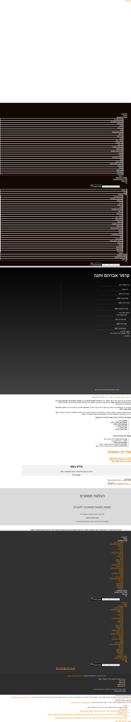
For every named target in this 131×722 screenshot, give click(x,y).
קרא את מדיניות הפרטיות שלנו (21, 697)
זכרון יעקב (120, 136)
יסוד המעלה (119, 142)
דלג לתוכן (128, 1)
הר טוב (121, 134)
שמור (129, 721)
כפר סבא (120, 144)
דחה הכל (123, 699)
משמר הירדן (119, 161)
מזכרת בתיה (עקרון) (117, 151)
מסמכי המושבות (121, 178)
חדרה (121, 138)
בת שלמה (120, 123)
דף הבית (124, 114)
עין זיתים (120, 166)
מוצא (121, 159)
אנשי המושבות (122, 117)
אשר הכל (117, 699)
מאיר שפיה (119, 149)
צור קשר (124, 181)
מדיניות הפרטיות (79, 676)
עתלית (121, 168)
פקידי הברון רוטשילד (120, 179)
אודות (125, 115)
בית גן (121, 125)
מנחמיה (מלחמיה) (117, 157)
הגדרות (128, 699)
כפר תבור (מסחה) (117, 147)
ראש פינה (120, 174)
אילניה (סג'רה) (118, 119)
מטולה (121, 155)
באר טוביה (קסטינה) (117, 121)
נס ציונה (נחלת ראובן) (116, 163)
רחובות (121, 176)
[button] (126, 183)
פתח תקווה (119, 170)
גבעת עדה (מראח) (117, 132)
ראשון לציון (120, 172)
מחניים (121, 153)
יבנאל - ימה (109, 397)
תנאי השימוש (70, 676)
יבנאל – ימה (119, 140)
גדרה (121, 130)
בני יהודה (120, 128)
